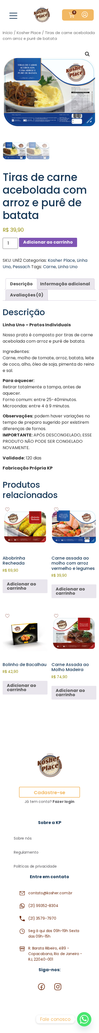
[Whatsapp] (84, 1019)
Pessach (21, 267)
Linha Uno (68, 267)
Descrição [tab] (21, 284)
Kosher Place (29, 32)
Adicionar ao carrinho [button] (21, 586)
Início (8, 32)
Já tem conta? (49, 801)
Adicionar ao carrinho (48, 242)
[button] (13, 17)
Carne (49, 267)
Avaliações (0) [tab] (26, 295)
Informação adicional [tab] (65, 284)
